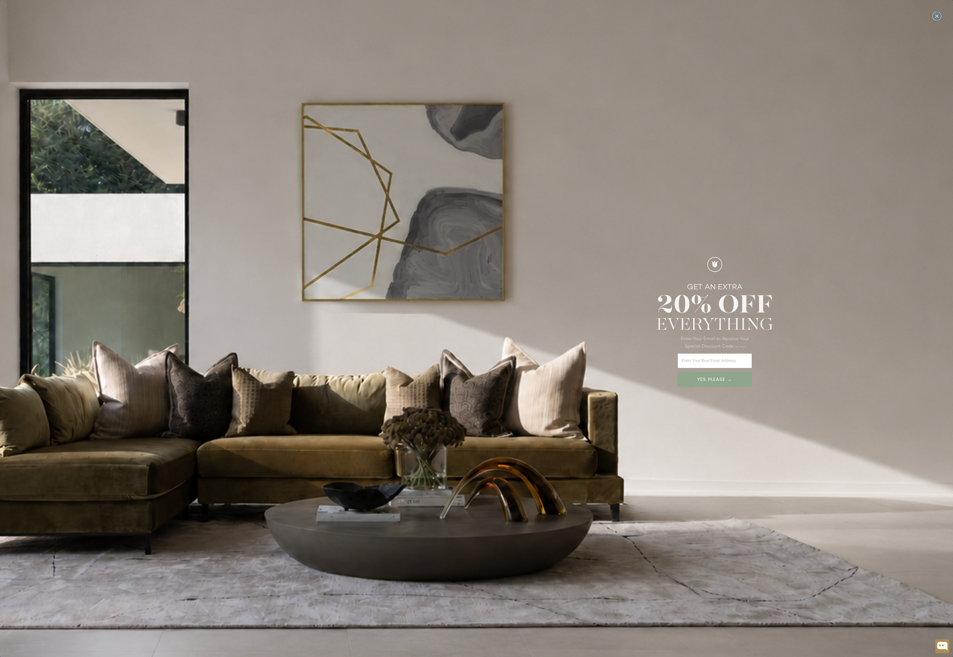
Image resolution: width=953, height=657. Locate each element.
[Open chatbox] (942, 646)
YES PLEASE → (714, 379)
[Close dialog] (937, 16)
